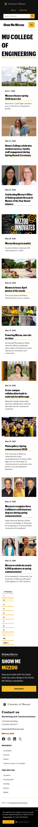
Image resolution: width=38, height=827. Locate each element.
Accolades (7, 750)
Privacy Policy (7, 817)
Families (6, 784)
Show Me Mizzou (13, 25)
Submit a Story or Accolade (14, 763)
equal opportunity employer (19, 803)
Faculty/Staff (8, 779)
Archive (6, 755)
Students (7, 775)
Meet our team (8, 733)
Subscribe (23, 10)
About (13, 10)
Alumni (6, 788)
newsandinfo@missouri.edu (13, 729)
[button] (22, 822)
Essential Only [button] (8, 822)
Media (5, 792)
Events (6, 759)
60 (4, 638)
